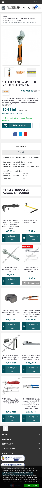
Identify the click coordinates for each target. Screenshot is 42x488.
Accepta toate (31, 485)
